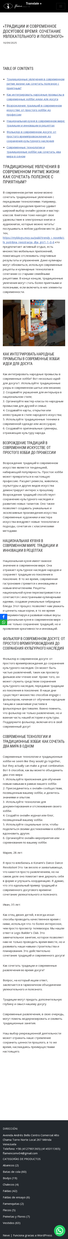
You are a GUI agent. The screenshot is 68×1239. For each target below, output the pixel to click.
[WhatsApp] (3, 622)
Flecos (7, 1210)
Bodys (7, 1178)
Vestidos (8, 1223)
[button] (59, 1230)
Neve (6, 1235)
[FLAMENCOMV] (17, 6)
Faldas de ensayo (14, 1197)
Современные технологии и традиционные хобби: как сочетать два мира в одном (34, 151)
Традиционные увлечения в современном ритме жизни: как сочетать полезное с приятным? (35, 83)
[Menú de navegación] (60, 6)
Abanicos (8, 1165)
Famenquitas (11, 1203)
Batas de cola (11, 1171)
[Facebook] (3, 617)
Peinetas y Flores (14, 1216)
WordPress (44, 1235)
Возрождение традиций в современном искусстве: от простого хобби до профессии (34, 110)
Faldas (7, 1191)
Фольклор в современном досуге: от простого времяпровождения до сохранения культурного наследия (31, 136)
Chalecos (8, 1184)
